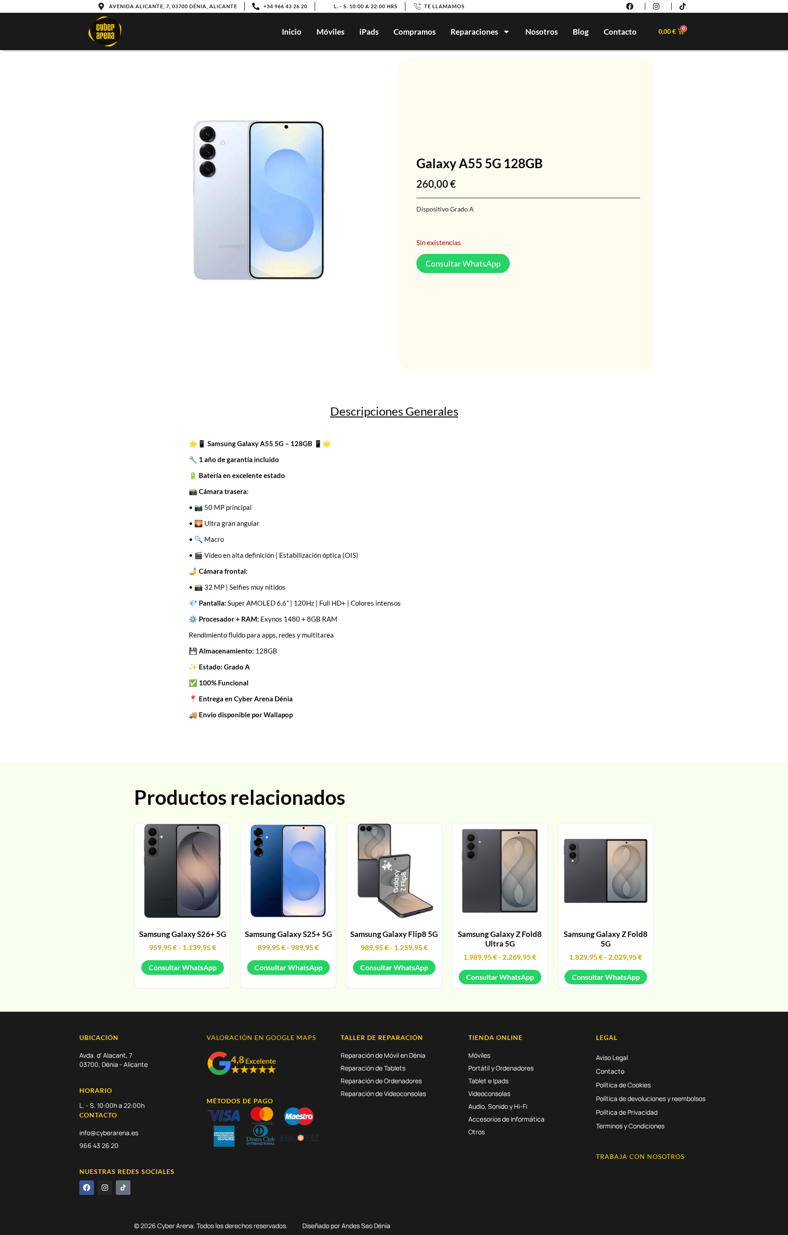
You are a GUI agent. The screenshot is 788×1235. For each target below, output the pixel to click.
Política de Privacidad (627, 1112)
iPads (368, 31)
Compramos (414, 31)
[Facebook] (86, 1187)
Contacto (620, 31)
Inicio (291, 31)
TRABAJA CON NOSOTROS (640, 1156)
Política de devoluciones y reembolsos (650, 1098)
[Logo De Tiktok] (123, 1187)
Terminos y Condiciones (630, 1126)
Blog (581, 31)
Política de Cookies (623, 1085)
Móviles (330, 31)
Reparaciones (474, 31)
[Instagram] (105, 1187)
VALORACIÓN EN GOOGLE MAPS (261, 1037)
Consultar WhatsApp (183, 967)
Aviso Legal (612, 1057)
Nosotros (541, 31)
